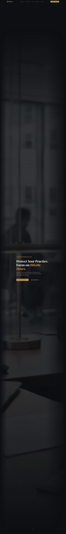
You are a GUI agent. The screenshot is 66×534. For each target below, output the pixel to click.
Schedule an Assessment (22, 279)
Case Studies (37, 1)
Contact (42, 1)
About (32, 1)
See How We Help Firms (35, 279)
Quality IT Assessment (54, 1)
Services (21, 1)
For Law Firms (28, 1)
